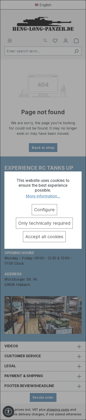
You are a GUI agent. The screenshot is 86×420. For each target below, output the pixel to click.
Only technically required (44, 223)
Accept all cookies (44, 236)
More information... (43, 196)
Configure (44, 209)
